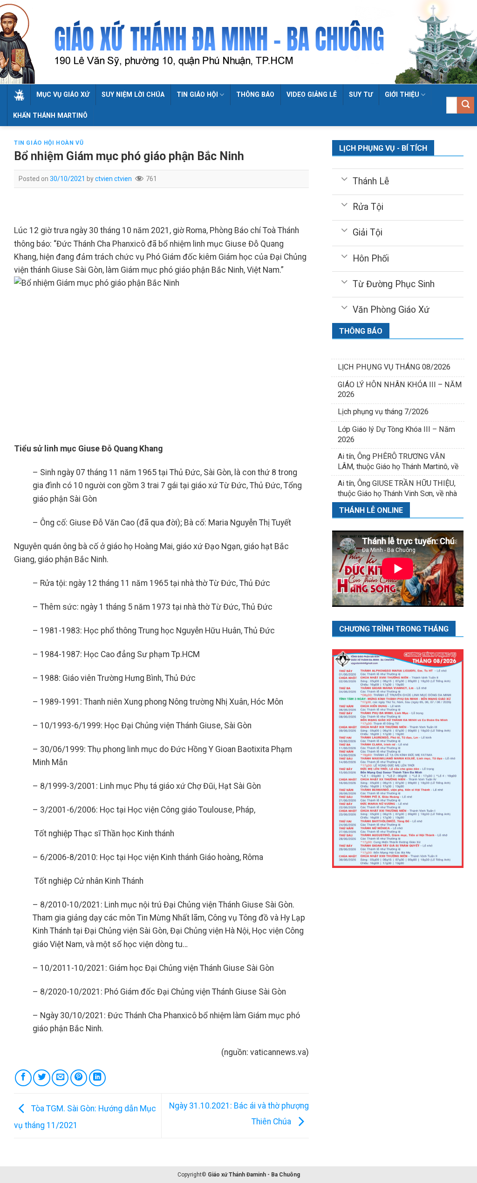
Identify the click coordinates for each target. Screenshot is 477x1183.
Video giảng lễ (311, 94)
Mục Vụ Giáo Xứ (62, 94)
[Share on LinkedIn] (97, 1077)
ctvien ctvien (113, 178)
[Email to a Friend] (60, 1077)
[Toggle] (344, 178)
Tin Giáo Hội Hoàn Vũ (48, 143)
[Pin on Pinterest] (78, 1077)
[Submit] (465, 105)
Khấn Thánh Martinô (50, 115)
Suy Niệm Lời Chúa (133, 94)
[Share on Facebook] (23, 1077)
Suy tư (361, 94)
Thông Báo (255, 94)
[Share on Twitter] (41, 1077)
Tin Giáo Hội (197, 94)
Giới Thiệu (402, 94)
